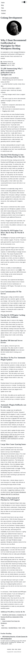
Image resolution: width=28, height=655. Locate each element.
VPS (23, 628)
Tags (2, 8)
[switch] (24, 2)
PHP (19, 628)
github (13, 649)
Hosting (4, 628)
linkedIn (19, 649)
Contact (3, 13)
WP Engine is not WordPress (10, 78)
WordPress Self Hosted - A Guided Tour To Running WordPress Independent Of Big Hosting (13, 617)
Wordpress (13, 628)
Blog (2, 5)
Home (2, 2)
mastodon (9, 649)
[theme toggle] (25, 2)
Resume (3, 10)
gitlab (16, 649)
